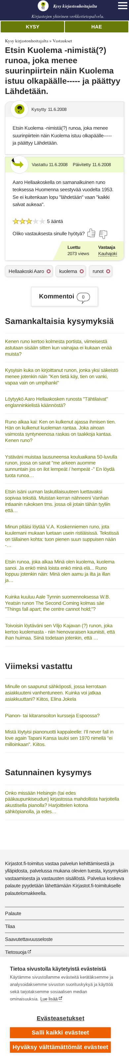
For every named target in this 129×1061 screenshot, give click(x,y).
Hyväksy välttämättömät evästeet (60, 1047)
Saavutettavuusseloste (29, 939)
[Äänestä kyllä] (91, 233)
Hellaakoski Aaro (26, 271)
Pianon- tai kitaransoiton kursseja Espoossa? (52, 715)
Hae (96, 26)
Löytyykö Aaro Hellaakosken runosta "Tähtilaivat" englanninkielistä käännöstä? (56, 402)
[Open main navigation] (122, 5)
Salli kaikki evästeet (60, 1032)
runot (98, 271)
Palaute (13, 913)
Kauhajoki (107, 253)
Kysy (32, 26)
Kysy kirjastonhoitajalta (26, 41)
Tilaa (10, 926)
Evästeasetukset (60, 1018)
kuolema (68, 271)
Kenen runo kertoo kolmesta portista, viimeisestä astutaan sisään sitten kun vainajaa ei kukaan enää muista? (58, 347)
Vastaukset (62, 41)
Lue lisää (49, 998)
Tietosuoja (15, 952)
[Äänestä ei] (103, 234)
